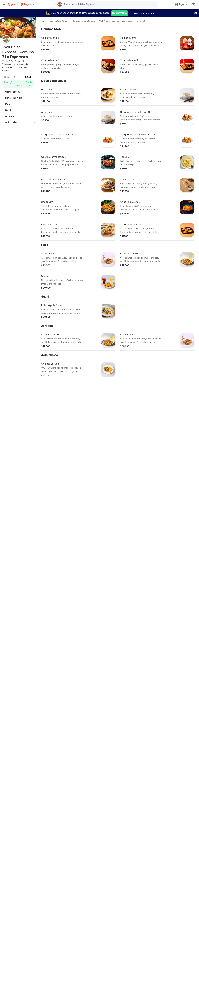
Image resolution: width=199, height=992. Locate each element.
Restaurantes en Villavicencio (84, 21)
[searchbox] (106, 4)
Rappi (43, 21)
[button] (28, 4)
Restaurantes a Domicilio (59, 21)
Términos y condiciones (142, 13)
